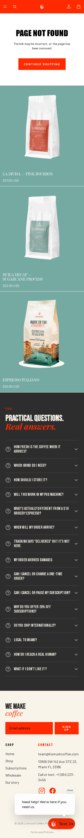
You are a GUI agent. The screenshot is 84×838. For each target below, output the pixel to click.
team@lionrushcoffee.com (58, 754)
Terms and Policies (42, 832)
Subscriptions (16, 768)
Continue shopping (42, 64)
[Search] (15, 7)
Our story (12, 782)
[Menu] (5, 7)
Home (9, 754)
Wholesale (13, 775)
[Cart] (79, 7)
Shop (9, 761)
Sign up (66, 728)
